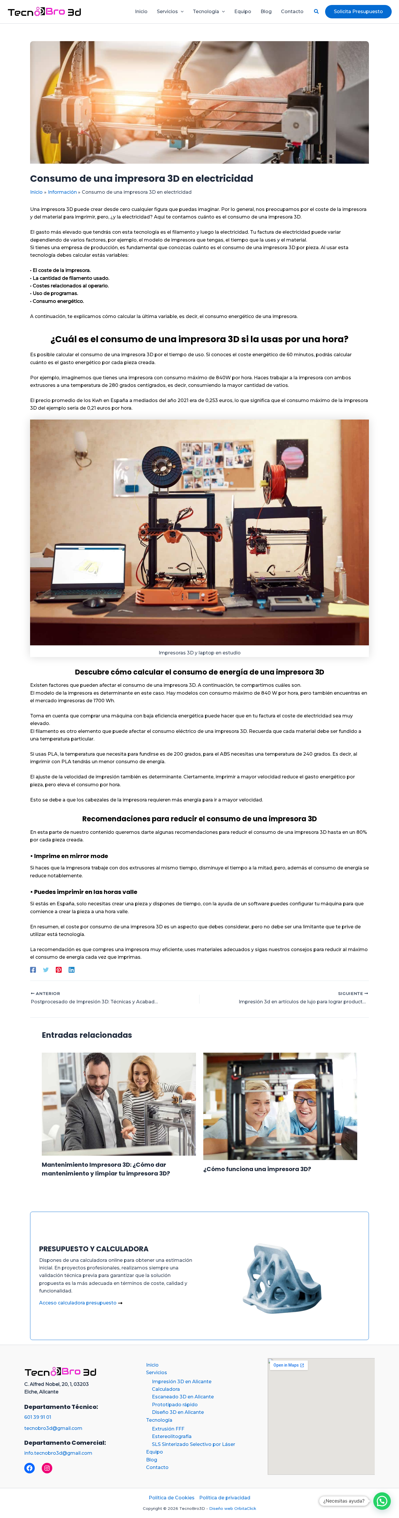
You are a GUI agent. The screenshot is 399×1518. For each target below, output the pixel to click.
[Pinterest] (59, 970)
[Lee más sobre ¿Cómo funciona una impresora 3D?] (280, 1106)
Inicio (152, 1365)
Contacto (157, 1467)
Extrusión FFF (168, 1429)
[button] (181, 11)
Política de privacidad (224, 1497)
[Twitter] (46, 970)
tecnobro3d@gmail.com (53, 1428)
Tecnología (159, 1420)
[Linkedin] (71, 970)
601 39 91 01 (37, 1417)
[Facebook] (33, 970)
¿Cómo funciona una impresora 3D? (257, 1169)
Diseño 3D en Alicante (178, 1412)
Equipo (154, 1452)
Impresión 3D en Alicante (181, 1381)
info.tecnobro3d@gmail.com (58, 1453)
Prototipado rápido (175, 1404)
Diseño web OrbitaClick (232, 1508)
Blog (151, 1460)
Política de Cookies (172, 1497)
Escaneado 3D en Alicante (183, 1397)
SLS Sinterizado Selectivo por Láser (193, 1444)
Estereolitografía (172, 1436)
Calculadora (166, 1389)
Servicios (156, 1372)
